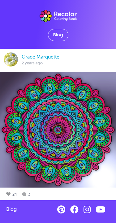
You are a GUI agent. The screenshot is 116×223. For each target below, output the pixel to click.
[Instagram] (87, 209)
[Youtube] (100, 209)
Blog (58, 35)
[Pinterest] (61, 209)
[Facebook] (74, 209)
